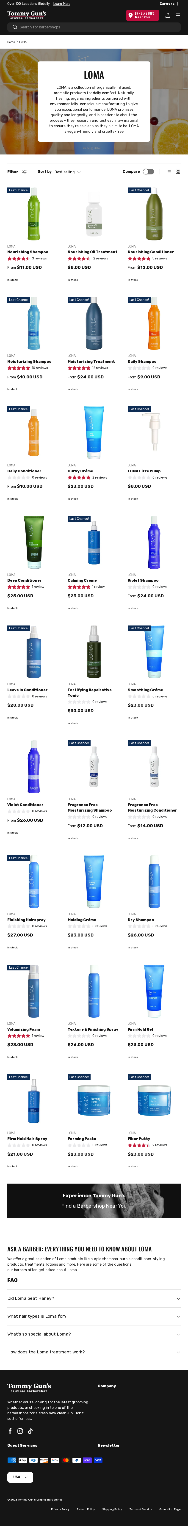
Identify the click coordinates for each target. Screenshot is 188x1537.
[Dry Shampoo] (154, 881)
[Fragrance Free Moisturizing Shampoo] (94, 766)
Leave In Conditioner (27, 690)
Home (11, 42)
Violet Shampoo (143, 580)
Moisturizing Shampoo (29, 361)
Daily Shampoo (142, 361)
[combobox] (94, 27)
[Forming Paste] (94, 1100)
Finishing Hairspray (26, 920)
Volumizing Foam (23, 1029)
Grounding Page (170, 1509)
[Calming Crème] (94, 542)
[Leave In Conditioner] (33, 651)
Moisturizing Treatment (91, 361)
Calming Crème (82, 580)
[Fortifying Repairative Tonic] (94, 651)
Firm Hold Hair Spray (27, 1139)
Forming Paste (82, 1139)
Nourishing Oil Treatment (92, 252)
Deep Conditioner (24, 580)
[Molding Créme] (94, 881)
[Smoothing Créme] (154, 651)
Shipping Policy (112, 1509)
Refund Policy (86, 1509)
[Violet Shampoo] (154, 542)
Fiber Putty (139, 1139)
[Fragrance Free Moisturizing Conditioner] (154, 766)
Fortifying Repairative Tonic (90, 693)
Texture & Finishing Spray (93, 1029)
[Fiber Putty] (154, 1100)
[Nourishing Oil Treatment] (94, 213)
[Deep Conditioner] (33, 542)
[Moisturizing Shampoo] (33, 323)
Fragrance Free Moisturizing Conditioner (152, 808)
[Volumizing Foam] (33, 991)
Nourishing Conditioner (151, 252)
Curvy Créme (80, 471)
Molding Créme (82, 920)
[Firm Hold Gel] (154, 991)
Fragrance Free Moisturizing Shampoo (90, 808)
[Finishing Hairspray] (33, 881)
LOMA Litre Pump (144, 471)
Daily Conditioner (24, 471)
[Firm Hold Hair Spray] (33, 1100)
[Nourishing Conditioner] (154, 213)
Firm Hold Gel (140, 1029)
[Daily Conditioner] (33, 432)
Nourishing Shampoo (27, 252)
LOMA (23, 42)
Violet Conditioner (25, 805)
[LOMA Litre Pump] (154, 432)
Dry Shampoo (141, 920)
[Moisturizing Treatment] (94, 323)
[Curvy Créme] (94, 432)
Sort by (45, 171)
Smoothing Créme (145, 690)
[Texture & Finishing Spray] (94, 991)
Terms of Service (141, 1509)
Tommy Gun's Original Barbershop (40, 1499)
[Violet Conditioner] (33, 766)
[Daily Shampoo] (154, 323)
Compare (131, 171)
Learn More (59, 4)
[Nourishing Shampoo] (33, 213)
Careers (167, 4)
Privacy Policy (60, 1509)
